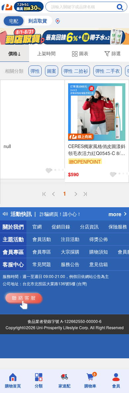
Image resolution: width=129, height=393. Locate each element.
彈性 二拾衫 (76, 70)
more (114, 214)
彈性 (35, 70)
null (7, 146)
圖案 (51, 70)
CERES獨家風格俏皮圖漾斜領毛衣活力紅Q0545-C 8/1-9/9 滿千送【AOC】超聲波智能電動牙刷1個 (96, 150)
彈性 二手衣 (107, 70)
